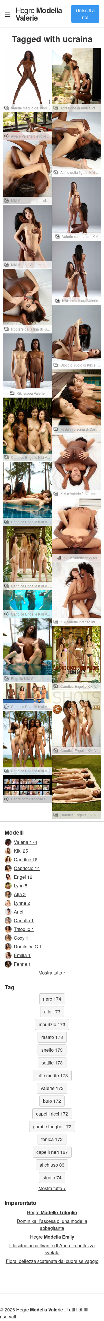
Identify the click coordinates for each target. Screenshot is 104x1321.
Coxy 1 (21, 937)
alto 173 (52, 1011)
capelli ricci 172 (52, 1113)
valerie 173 (52, 1088)
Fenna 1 (22, 964)
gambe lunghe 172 (52, 1126)
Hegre (39, 14)
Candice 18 (26, 859)
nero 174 (52, 998)
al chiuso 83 (52, 1164)
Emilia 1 (22, 955)
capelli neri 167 (52, 1152)
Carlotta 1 (24, 920)
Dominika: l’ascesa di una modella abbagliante (52, 1224)
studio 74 (52, 1177)
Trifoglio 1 (24, 929)
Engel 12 (23, 877)
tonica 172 (52, 1139)
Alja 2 (20, 894)
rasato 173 (52, 1037)
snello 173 (52, 1049)
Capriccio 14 (27, 868)
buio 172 (52, 1101)
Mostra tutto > (52, 972)
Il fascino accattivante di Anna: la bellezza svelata (52, 1249)
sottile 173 (52, 1062)
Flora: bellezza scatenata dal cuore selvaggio (52, 1261)
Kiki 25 (21, 850)
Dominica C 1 (28, 946)
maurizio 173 (52, 1024)
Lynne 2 (22, 903)
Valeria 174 (25, 842)
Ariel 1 (20, 911)
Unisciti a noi (85, 14)
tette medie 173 (52, 1075)
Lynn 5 (20, 885)
